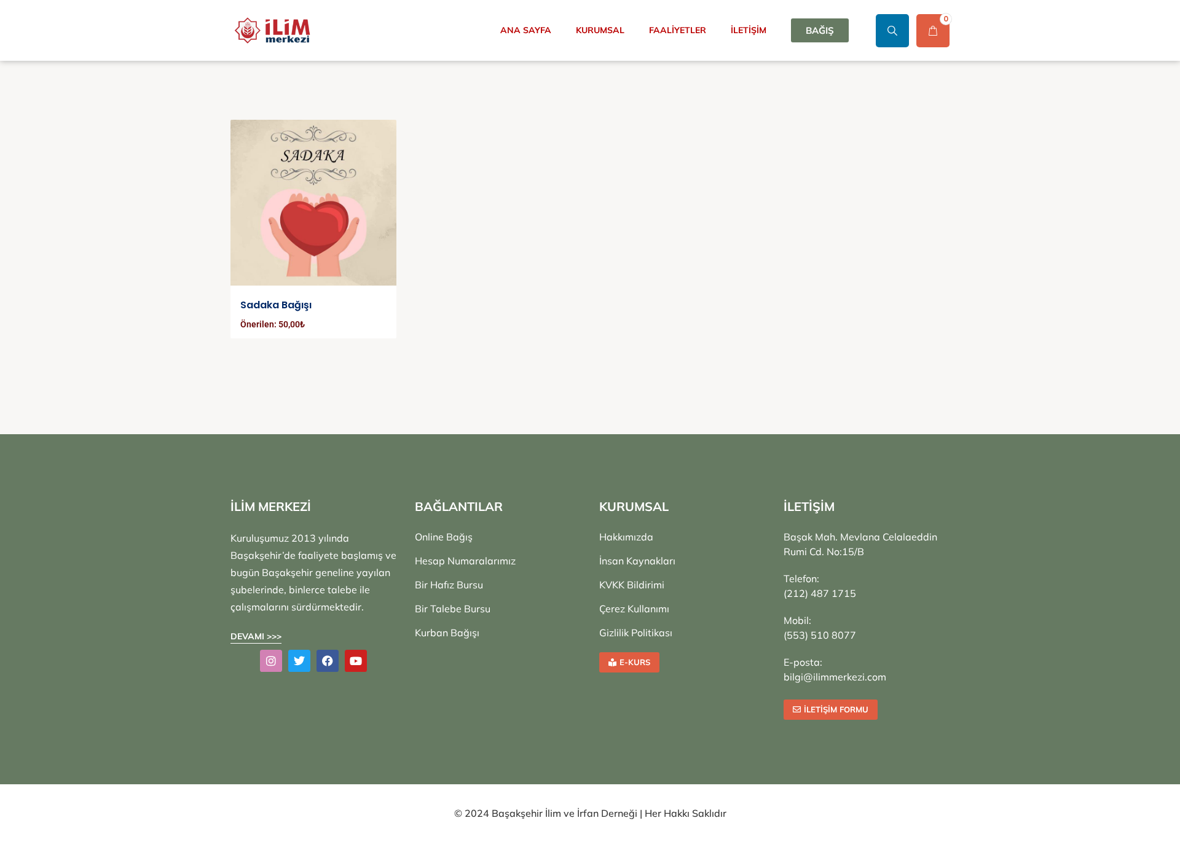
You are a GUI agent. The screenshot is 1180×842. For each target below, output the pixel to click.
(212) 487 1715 (820, 593)
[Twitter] (299, 661)
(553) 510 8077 (820, 635)
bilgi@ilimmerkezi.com (835, 677)
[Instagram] (271, 661)
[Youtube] (356, 661)
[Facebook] (328, 661)
